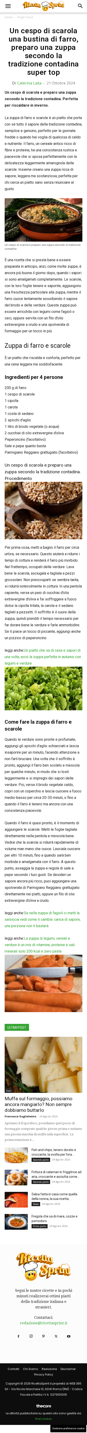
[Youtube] (68, 1336)
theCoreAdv (43, 1419)
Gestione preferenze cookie (68, 1428)
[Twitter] (56, 1336)
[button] (7, 6)
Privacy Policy (43, 1374)
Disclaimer (68, 1369)
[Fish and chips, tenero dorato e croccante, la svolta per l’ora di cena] (16, 1155)
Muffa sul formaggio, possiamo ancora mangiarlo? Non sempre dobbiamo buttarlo (38, 1104)
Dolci (8, 1090)
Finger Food (25, 17)
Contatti (13, 1369)
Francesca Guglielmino (20, 1116)
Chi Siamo (30, 1369)
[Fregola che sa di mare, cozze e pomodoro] (16, 1222)
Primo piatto (39, 1226)
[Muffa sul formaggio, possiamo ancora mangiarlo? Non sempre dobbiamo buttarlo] (43, 1065)
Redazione (49, 1369)
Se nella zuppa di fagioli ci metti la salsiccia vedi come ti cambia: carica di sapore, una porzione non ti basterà (43, 919)
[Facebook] (18, 1336)
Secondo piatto (41, 1159)
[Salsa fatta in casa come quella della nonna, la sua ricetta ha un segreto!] (16, 1200)
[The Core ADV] (43, 1408)
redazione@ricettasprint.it (43, 1323)
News (36, 1204)
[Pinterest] (43, 1336)
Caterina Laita (29, 83)
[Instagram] (31, 1336)
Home (9, 17)
